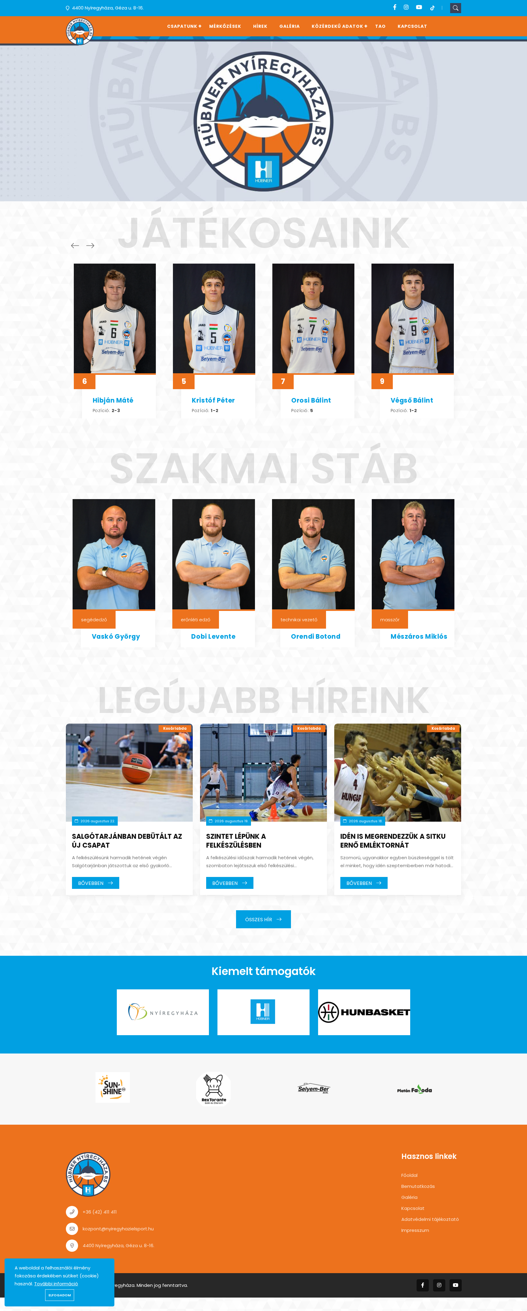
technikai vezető (299, 619)
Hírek (260, 26)
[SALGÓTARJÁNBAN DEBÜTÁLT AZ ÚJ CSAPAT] (129, 773)
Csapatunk (182, 26)
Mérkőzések (225, 26)
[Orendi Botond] (313, 555)
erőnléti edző (195, 619)
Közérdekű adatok (337, 26)
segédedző (94, 619)
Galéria (289, 26)
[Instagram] (406, 7)
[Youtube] (419, 7)
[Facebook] (394, 7)
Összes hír (259, 919)
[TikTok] (432, 7)
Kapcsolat (412, 26)
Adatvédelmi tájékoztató (430, 1219)
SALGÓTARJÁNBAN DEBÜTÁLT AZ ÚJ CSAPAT (127, 841)
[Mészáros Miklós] (413, 555)
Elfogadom (59, 1295)
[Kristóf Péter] (214, 319)
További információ (56, 1283)
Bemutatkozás (418, 1186)
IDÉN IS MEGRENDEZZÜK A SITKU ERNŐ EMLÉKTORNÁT (393, 841)
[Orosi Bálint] (313, 319)
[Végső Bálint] (412, 319)
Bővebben (91, 883)
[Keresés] (455, 8)
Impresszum (415, 1230)
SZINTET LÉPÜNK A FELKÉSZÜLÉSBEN (236, 841)
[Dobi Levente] (213, 555)
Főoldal (409, 1175)
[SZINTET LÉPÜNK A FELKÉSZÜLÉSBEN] (263, 773)
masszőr (390, 619)
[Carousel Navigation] (81, 245)
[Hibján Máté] (115, 319)
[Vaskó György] (114, 555)
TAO (380, 26)
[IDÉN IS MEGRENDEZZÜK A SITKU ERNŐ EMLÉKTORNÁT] (397, 773)
